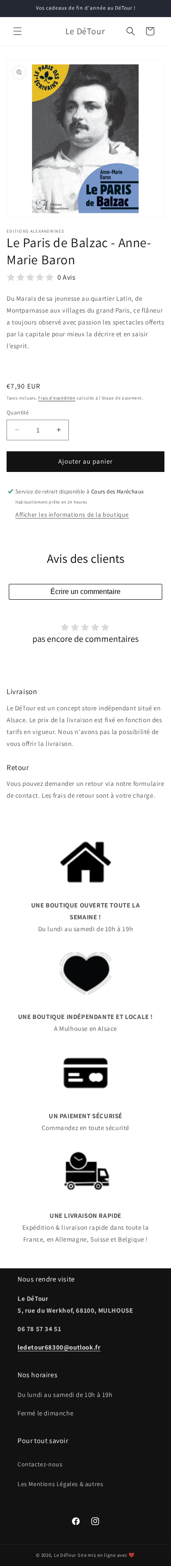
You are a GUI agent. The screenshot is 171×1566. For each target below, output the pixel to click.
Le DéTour (65, 1555)
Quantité (17, 412)
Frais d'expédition (56, 398)
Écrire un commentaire (85, 591)
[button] (17, 31)
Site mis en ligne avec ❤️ (106, 1555)
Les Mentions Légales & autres (60, 1484)
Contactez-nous (40, 1464)
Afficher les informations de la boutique (72, 514)
